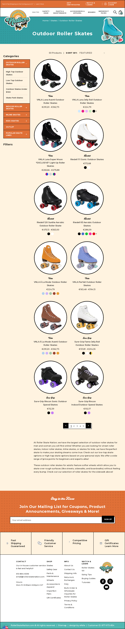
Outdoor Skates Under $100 (16, 90)
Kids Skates (12, 121)
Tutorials (86, 582)
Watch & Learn (91, 4)
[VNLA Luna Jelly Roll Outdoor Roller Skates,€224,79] (87, 76)
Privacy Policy (70, 600)
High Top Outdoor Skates (14, 73)
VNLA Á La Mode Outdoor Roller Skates (50, 284)
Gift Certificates (73, 4)
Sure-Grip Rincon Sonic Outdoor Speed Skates (50, 403)
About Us (68, 565)
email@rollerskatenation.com (30, 577)
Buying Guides (88, 578)
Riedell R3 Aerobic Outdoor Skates (87, 224)
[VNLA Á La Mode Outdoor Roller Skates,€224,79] (51, 258)
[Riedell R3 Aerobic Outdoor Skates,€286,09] (87, 198)
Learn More (40, 4)
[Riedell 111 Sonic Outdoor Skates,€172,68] (87, 135)
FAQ (66, 584)
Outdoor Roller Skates (15, 63)
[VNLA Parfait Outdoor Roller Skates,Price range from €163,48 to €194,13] (87, 258)
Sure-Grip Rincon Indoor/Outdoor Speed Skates (87, 403)
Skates (35, 12)
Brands (91, 12)
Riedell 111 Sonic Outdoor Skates (87, 159)
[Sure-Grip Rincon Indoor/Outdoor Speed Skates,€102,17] (87, 377)
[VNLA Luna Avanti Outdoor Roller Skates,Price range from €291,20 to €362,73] (51, 76)
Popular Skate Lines (14, 134)
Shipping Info (70, 573)
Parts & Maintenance (59, 12)
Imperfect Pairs (104, 12)
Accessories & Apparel (77, 12)
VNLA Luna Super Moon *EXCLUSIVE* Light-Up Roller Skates (50, 162)
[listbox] (92, 53)
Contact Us (69, 569)
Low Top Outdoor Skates (14, 81)
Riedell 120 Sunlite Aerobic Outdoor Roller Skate (50, 224)
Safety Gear (45, 12)
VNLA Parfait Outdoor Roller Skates (87, 284)
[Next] (88, 425)
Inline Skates (13, 115)
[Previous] (65, 425)
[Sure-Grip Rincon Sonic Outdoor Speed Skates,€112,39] (51, 377)
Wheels (50, 580)
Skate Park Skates (14, 98)
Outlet (10, 127)
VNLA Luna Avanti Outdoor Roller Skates (50, 101)
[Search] (115, 12)
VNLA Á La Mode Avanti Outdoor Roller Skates (50, 343)
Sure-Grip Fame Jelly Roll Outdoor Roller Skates (87, 343)
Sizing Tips (87, 574)
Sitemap (62, 625)
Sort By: (71, 53)
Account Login (112, 4)
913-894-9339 (22, 574)
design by (74, 625)
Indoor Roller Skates (14, 107)
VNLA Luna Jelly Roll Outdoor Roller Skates (87, 101)
